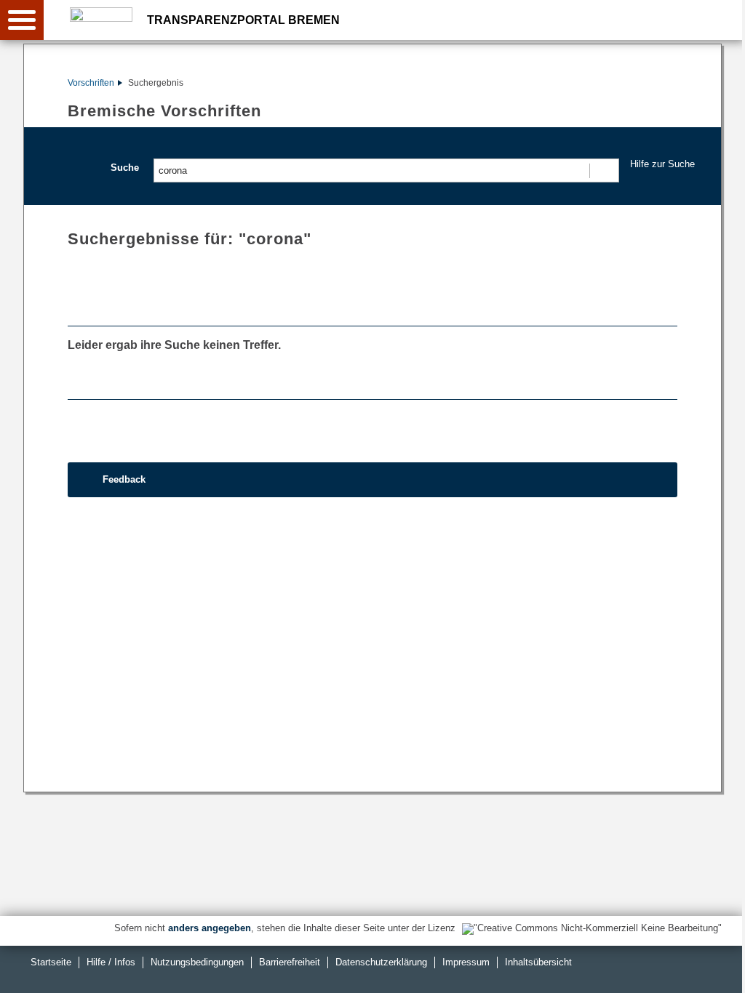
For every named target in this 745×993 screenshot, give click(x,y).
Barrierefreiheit (289, 962)
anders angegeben (209, 927)
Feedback (124, 479)
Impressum (466, 962)
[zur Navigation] (22, 20)
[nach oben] (722, 970)
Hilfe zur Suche (662, 163)
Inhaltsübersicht (538, 962)
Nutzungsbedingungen (197, 962)
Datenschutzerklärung (381, 962)
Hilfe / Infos (111, 962)
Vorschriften (91, 83)
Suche (125, 167)
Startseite (51, 962)
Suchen (603, 170)
